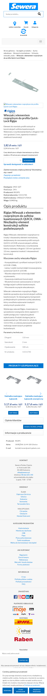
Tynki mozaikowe (23, 540)
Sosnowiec (23, 501)
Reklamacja (23, 560)
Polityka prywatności (23, 582)
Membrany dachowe (23, 531)
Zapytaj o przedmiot (12, 175)
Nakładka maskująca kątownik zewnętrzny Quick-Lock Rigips (33, 399)
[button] (40, 393)
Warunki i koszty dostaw (23, 562)
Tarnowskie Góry (23, 504)
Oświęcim (23, 514)
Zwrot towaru (23, 557)
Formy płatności (23, 565)
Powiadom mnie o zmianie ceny (16, 178)
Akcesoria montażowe (21, 53)
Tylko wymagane (20, 690)
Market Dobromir (23, 516)
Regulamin (23, 555)
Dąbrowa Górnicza (24, 494)
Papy (23, 535)
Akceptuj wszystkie (37, 690)
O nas (23, 577)
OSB (23, 533)
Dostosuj (7, 690)
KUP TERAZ (13, 413)
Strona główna (9, 51)
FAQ (23, 584)
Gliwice (23, 497)
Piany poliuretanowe (23, 538)
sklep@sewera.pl (23, 472)
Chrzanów (23, 511)
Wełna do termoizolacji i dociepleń (23, 543)
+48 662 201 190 (26, 475)
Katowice (23, 499)
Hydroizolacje (23, 528)
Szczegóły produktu (23, 51)
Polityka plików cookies (23, 579)
